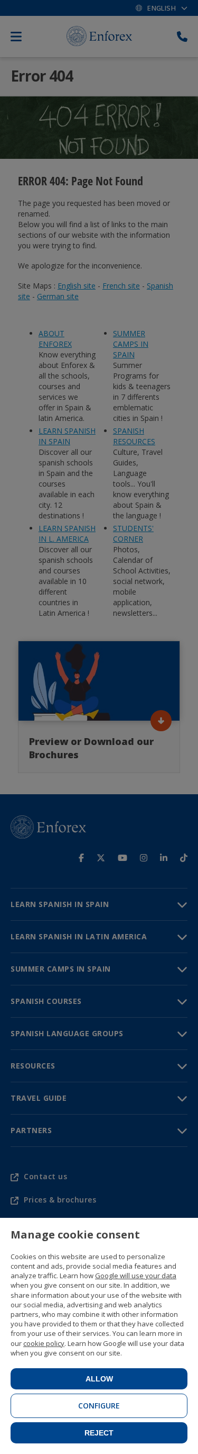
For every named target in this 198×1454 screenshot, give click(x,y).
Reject (99, 1433)
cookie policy (43, 1343)
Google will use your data (135, 1275)
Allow (99, 1379)
